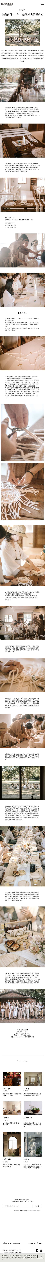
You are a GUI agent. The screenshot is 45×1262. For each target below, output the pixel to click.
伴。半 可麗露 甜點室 (24, 1035)
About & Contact (11, 1243)
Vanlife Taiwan (24, 1033)
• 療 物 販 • (24, 1029)
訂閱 (37, 1206)
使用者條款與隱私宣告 (33, 1211)
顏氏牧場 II (24, 1031)
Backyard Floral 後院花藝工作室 (24, 1037)
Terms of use (35, 1243)
